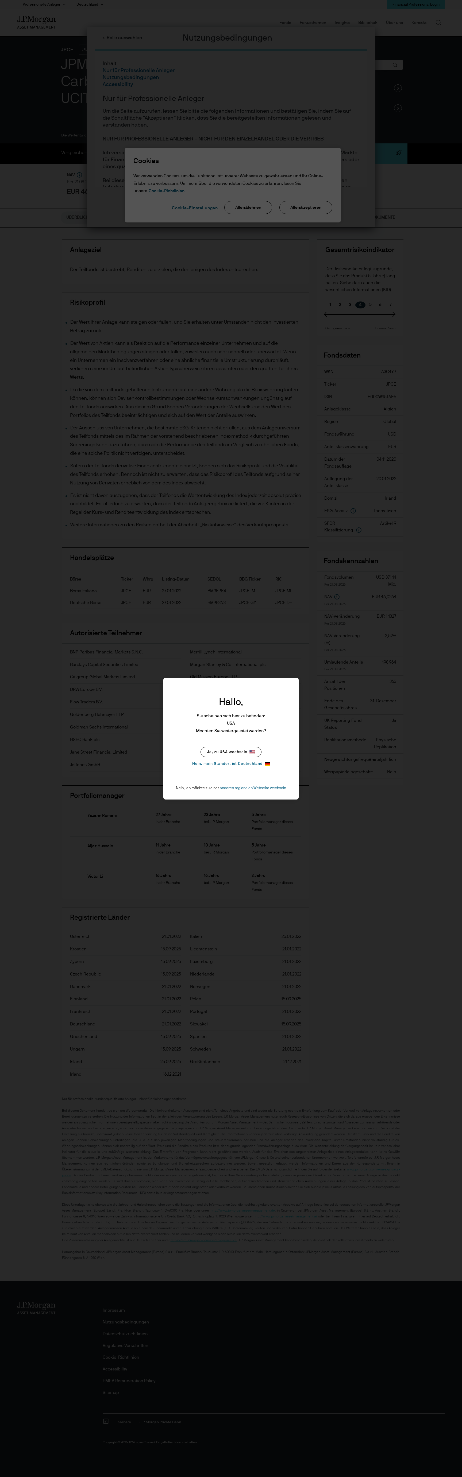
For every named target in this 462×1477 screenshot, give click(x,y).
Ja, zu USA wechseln (227, 752)
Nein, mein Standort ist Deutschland (227, 764)
